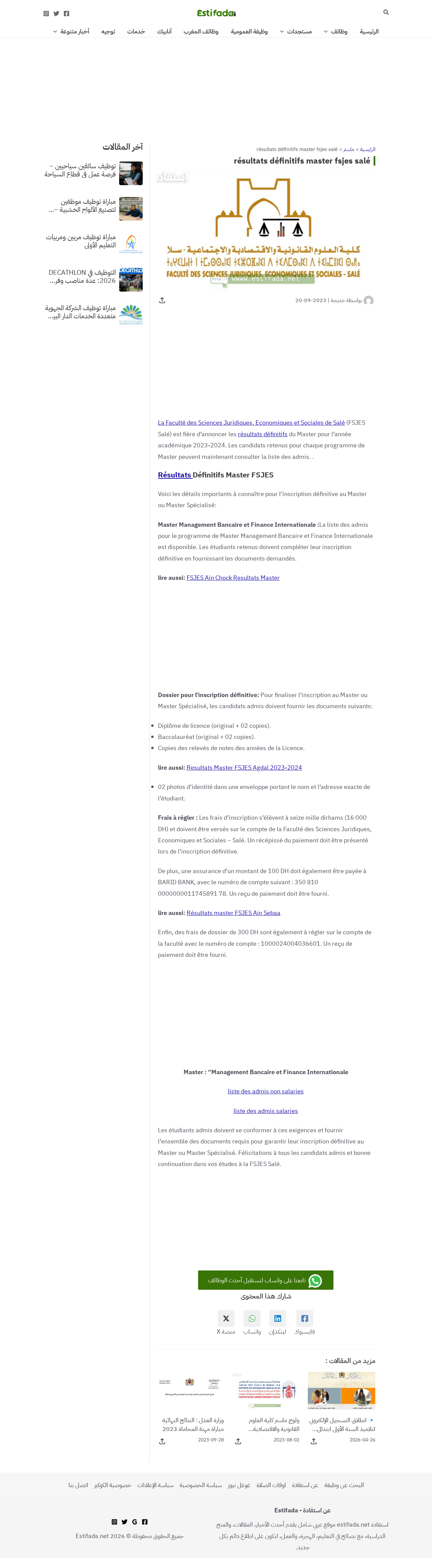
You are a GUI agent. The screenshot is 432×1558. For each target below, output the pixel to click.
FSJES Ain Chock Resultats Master (233, 577)
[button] (386, 13)
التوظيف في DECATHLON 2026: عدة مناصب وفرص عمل (81, 276)
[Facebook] (66, 13)
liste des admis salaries (266, 1110)
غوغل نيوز (239, 1484)
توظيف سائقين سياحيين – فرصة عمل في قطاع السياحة (80, 170)
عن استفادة (305, 1484)
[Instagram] (46, 13)
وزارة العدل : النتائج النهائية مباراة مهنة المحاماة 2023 (193, 1424)
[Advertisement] (216, 87)
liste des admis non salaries (266, 1091)
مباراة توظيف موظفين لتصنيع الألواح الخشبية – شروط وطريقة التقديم (85, 205)
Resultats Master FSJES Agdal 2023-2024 (244, 767)
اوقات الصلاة (271, 1484)
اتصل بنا (78, 1484)
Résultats (175, 474)
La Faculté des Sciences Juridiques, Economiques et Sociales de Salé (251, 422)
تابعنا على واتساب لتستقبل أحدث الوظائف (257, 1280)
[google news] (135, 1522)
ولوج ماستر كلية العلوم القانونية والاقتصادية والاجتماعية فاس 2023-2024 (271, 1424)
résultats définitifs (263, 434)
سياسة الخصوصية (201, 1484)
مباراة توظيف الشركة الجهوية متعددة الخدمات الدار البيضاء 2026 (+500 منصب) (79, 311)
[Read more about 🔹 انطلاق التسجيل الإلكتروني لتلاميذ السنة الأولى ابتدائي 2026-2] (341, 1390)
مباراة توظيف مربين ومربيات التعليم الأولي (81, 240)
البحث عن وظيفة (344, 1484)
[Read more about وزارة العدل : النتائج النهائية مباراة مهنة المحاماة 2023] (190, 1390)
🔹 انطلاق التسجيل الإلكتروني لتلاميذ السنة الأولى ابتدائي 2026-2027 (342, 1424)
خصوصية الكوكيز (112, 1484)
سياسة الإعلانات (155, 1484)
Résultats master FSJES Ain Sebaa (233, 912)
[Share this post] (162, 300)
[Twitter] (56, 13)
